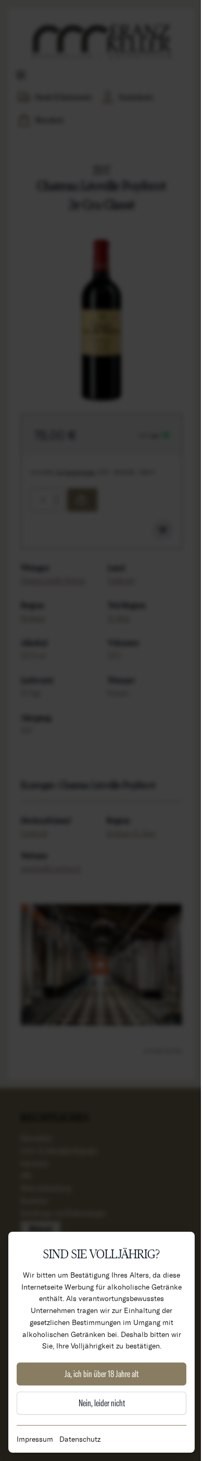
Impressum (35, 1438)
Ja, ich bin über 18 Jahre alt (101, 1374)
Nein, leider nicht (102, 1403)
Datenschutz (79, 1438)
